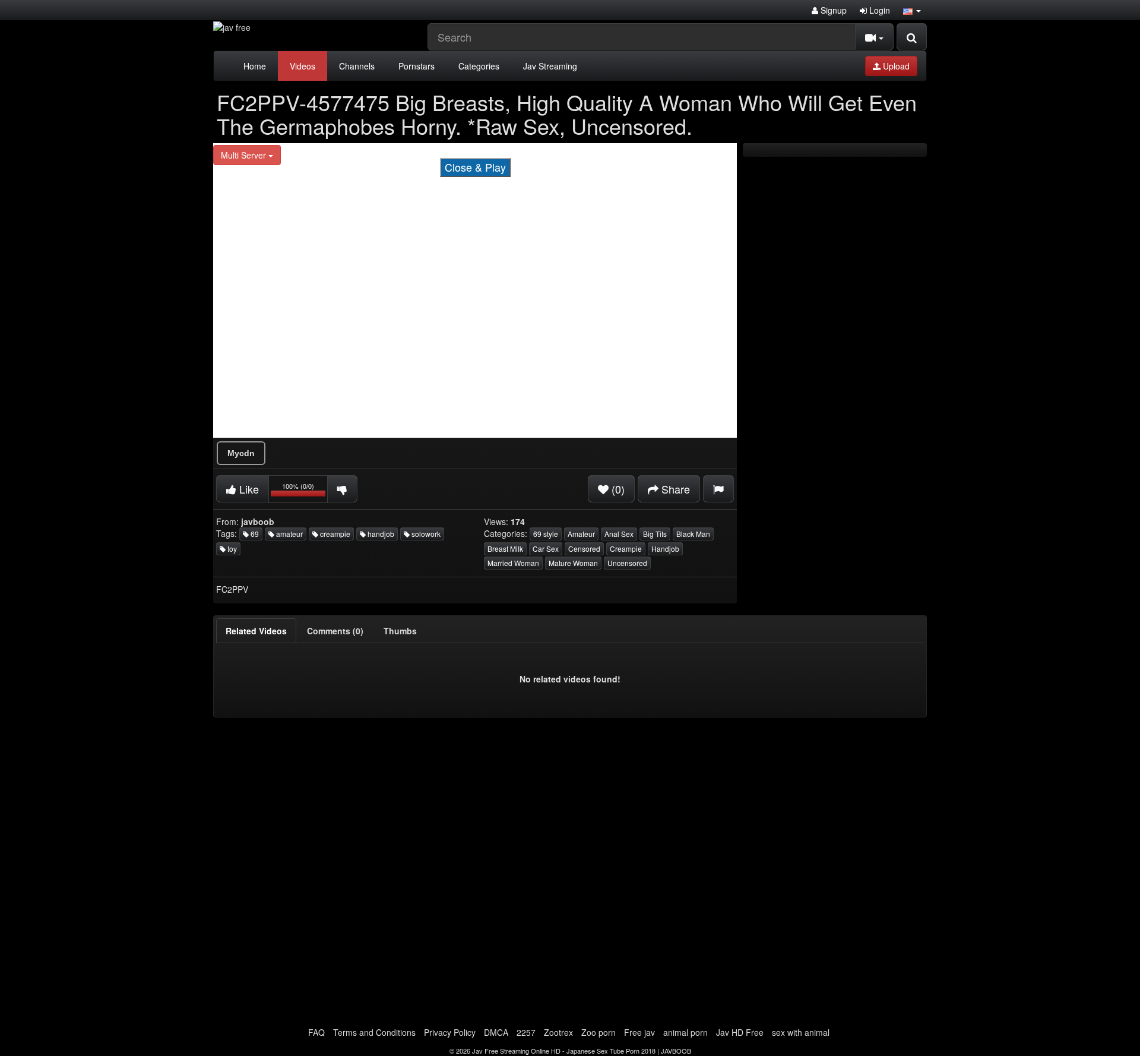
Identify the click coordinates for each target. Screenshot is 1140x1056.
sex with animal (800, 1032)
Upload (895, 66)
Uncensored (627, 563)
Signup (832, 10)
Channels (357, 66)
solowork (425, 534)
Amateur (581, 534)
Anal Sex (619, 534)
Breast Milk (505, 548)
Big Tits (655, 534)
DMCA (496, 1032)
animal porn (685, 1032)
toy (231, 548)
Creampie (626, 548)
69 (254, 534)
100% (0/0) (305, 491)
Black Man (693, 534)
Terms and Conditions (374, 1032)
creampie (334, 534)
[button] (912, 10)
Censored (584, 548)
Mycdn (241, 453)
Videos (302, 66)
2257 (526, 1032)
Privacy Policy (450, 1032)
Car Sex (546, 548)
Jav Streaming (550, 66)
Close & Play (475, 167)
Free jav (639, 1032)
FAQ (316, 1032)
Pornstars (416, 66)
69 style (545, 534)
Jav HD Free (740, 1032)
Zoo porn (598, 1032)
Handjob (665, 548)
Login (878, 10)
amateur (288, 534)
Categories (478, 66)
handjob (380, 534)
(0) (617, 489)
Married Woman (513, 563)
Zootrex (558, 1032)
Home (254, 66)
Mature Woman (573, 563)
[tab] (256, 630)
